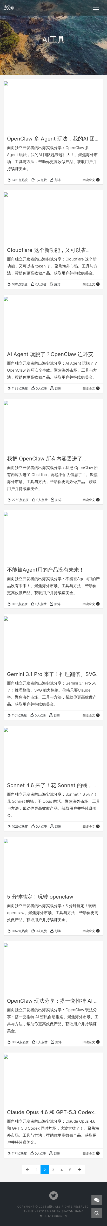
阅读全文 (89, 180)
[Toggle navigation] (96, 8)
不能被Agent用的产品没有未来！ (45, 570)
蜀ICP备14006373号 (53, 1215)
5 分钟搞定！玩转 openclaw (40, 897)
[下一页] (79, 1169)
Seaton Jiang (73, 1211)
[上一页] (27, 1169)
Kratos (40, 1211)
